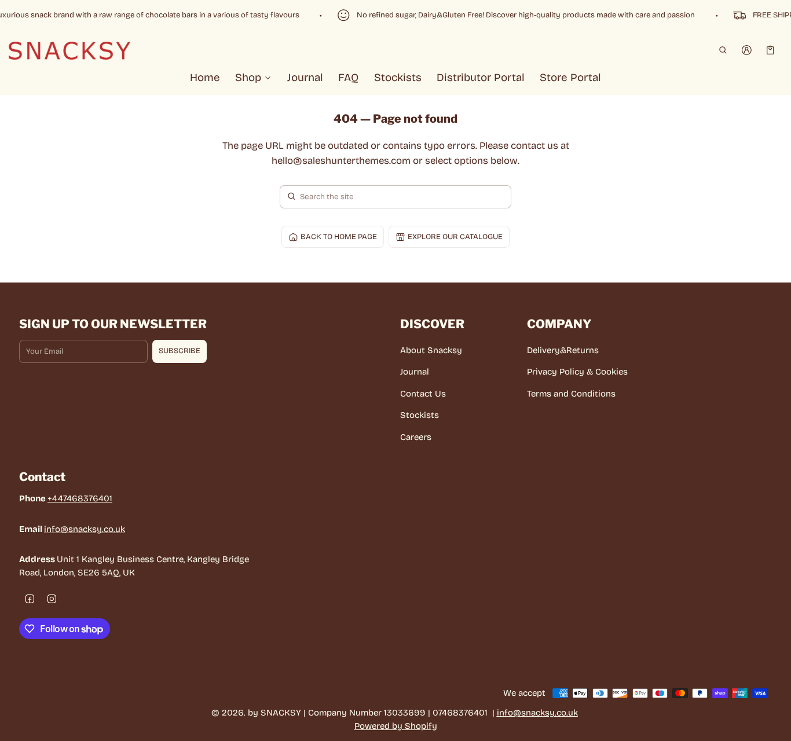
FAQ (348, 77)
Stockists (398, 77)
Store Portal (570, 77)
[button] (722, 50)
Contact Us (423, 393)
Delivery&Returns (563, 350)
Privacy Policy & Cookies (577, 371)
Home (205, 77)
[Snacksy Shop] (69, 49)
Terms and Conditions (571, 393)
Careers (415, 437)
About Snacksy (431, 350)
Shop (248, 78)
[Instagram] (52, 599)
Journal (305, 77)
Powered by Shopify (395, 726)
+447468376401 (79, 498)
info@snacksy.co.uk (84, 529)
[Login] (747, 50)
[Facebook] (30, 599)
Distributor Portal (481, 77)
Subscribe (179, 350)
